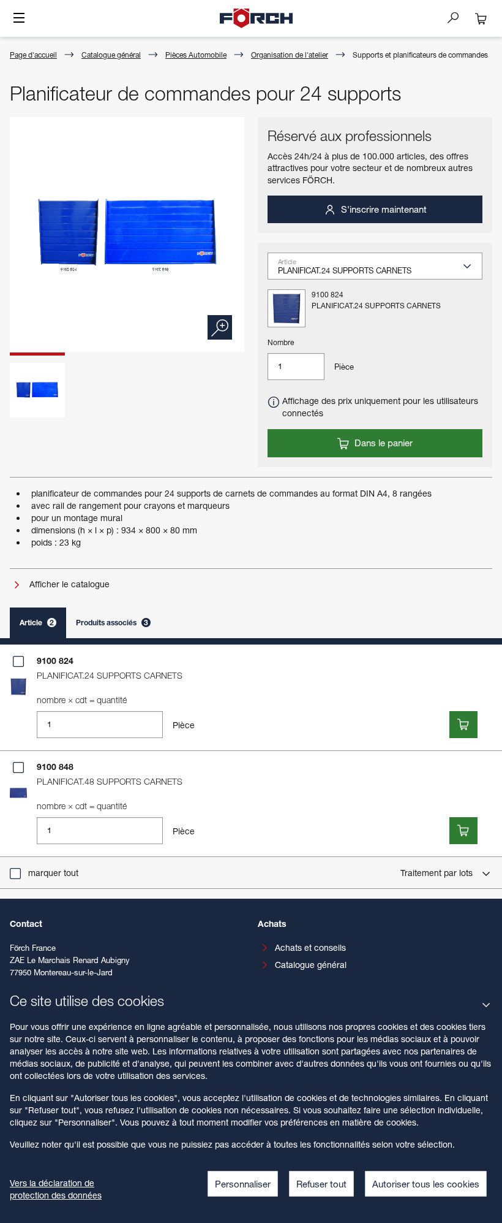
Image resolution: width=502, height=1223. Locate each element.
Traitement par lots (437, 872)
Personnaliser (243, 1183)
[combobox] (380, 270)
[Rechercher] (458, 17)
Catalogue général (111, 54)
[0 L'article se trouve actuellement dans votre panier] (481, 18)
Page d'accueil (33, 54)
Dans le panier (382, 442)
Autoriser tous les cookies (425, 1183)
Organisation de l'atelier (289, 54)
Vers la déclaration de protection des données (56, 1189)
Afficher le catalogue (68, 584)
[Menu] (19, 19)
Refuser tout (321, 1183)
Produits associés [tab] (112, 622)
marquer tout (53, 872)
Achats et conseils (310, 947)
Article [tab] (37, 622)
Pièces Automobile (196, 54)
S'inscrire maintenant (383, 209)
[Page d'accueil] (256, 18)
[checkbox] (18, 661)
